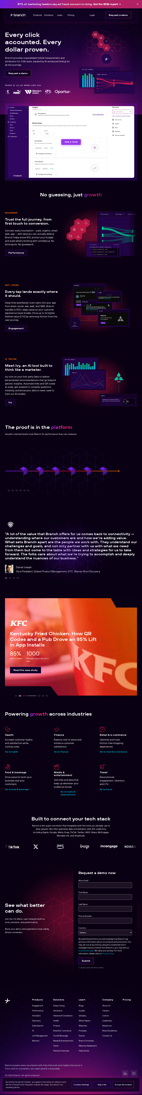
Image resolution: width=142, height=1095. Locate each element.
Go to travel (106, 789)
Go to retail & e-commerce (113, 752)
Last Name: (83, 904)
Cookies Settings (81, 1085)
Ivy (10, 402)
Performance (16, 252)
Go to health (11, 752)
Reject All (102, 1085)
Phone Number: (86, 916)
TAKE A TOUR (71, 142)
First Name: (84, 892)
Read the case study (25, 670)
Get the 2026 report (105, 4)
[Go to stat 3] (17, 490)
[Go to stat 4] (20, 490)
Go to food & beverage (17, 789)
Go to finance (61, 752)
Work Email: (84, 880)
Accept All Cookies (123, 1085)
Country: (83, 928)
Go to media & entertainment (68, 793)
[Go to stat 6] (43, 490)
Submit (86, 960)
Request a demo (118, 15)
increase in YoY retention (84, 456)
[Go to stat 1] (9, 490)
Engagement (16, 328)
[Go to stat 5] (32, 490)
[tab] (6, 578)
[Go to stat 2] (13, 490)
